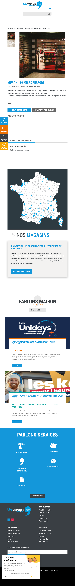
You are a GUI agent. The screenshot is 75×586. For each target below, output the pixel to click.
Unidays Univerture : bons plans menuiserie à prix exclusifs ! (33, 343)
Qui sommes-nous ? (45, 531)
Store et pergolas (13, 542)
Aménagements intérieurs (46, 405)
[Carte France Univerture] (38, 228)
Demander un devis (19, 110)
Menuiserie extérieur (14, 533)
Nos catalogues (43, 542)
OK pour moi (34, 576)
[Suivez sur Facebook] (9, 520)
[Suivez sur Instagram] (12, 520)
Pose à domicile (44, 521)
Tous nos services (37, 496)
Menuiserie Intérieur (13, 531)
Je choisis (21, 576)
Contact (41, 536)
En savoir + (17, 365)
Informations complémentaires (21, 140)
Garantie (41, 515)
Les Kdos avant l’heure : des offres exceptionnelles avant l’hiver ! (37, 397)
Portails (10, 539)
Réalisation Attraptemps (51, 571)
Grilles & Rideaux (30, 28)
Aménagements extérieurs (23, 405)
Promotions (17, 351)
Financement (43, 518)
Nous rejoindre (43, 539)
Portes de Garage (18, 28)
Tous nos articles (36, 310)
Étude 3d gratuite (44, 513)
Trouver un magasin (21, 271)
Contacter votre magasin (43, 110)
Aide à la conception (45, 510)
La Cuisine (11, 536)
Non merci (8, 576)
